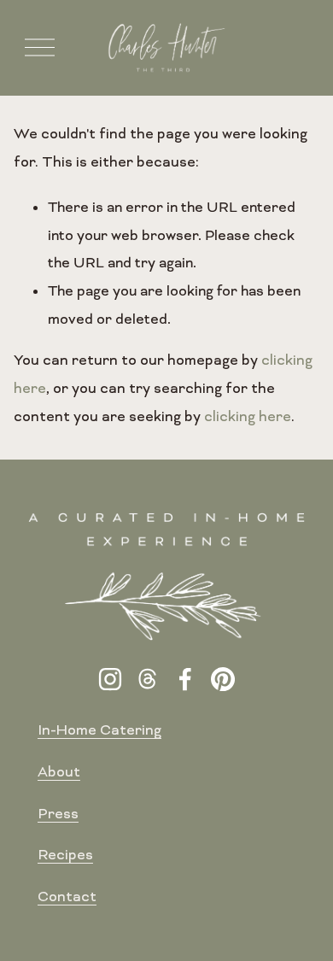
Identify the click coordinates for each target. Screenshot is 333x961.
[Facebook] (185, 679)
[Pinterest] (223, 679)
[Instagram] (110, 679)
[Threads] (148, 679)
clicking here (247, 418)
